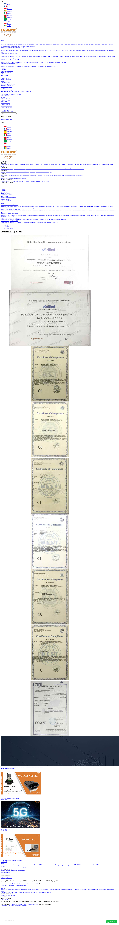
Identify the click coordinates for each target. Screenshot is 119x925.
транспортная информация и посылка (64, 175)
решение (3, 81)
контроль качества (79, 169)
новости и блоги (5, 103)
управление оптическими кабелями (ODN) (30, 164)
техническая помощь (6, 175)
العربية (9, 19)
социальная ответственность (57, 169)
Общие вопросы (14, 178)
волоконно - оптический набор (48, 66)
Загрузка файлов (5, 178)
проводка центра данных (33, 172)
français (9, 7)
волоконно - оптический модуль (51, 164)
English (9, 4)
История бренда (69, 169)
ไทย (8, 21)
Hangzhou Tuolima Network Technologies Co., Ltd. (25, 883)
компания (3, 169)
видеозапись (22, 178)
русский (9, 15)
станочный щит (64, 50)
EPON (64, 62)
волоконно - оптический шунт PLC (10, 56)
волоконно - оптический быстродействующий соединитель (79, 56)
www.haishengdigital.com (12, 886)
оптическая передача (45, 172)
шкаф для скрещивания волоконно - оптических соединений (85, 50)
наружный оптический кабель (9, 44)
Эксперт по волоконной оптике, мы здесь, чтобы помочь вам (17, 767)
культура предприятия (12, 169)
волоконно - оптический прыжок (29, 56)
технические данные (29, 181)
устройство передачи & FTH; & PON (71, 164)
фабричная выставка (35, 169)
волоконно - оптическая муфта (33, 50)
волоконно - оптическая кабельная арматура (23, 46)
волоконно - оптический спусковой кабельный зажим (79, 44)
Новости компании (6, 181)
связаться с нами (5, 110)
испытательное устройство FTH (90, 164)
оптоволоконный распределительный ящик (13, 50)
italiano (9, 13)
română (9, 26)
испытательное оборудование (32, 66)
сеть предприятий (6, 172)
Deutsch (9, 9)
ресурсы (3, 97)
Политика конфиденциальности (17, 885)
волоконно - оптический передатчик (11, 62)
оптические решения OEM (18, 172)
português (9, 17)
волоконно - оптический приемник (48, 62)
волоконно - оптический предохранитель (12, 66)
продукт (3, 40)
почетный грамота (24, 169)
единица (3, 68)
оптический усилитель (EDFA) (29, 62)
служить (3, 88)
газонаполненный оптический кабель (28, 44)
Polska (9, 24)
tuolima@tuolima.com (6, 119)
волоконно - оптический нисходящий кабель (51, 44)
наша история (45, 169)
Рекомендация (79, 175)
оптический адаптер (102, 56)
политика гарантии (48, 175)
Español (9, 11)
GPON (60, 62)
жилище (4, 161)
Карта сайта (4, 885)
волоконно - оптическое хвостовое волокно (51, 56)
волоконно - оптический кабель (9, 164)
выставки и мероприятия (42, 181)
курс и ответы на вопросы (106, 889)
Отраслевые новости (17, 181)
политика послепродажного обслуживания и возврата (27, 175)
